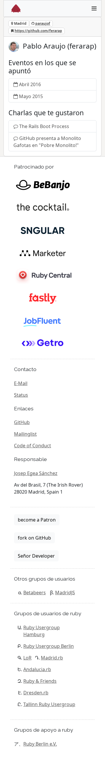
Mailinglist (25, 434)
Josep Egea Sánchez (35, 473)
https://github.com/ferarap (38, 30)
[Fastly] (42, 298)
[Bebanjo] (42, 184)
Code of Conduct (32, 445)
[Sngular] (42, 230)
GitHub (22, 422)
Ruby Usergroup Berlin (48, 646)
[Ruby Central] (42, 275)
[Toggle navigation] (94, 8)
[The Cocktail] (42, 207)
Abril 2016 (30, 84)
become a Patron (37, 520)
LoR (27, 658)
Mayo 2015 (31, 96)
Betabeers (34, 592)
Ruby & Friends (40, 681)
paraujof (42, 23)
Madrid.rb (52, 658)
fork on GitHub (34, 538)
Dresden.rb (35, 692)
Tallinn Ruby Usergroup (49, 704)
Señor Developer (36, 556)
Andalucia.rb (37, 669)
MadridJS (65, 592)
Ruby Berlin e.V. (40, 744)
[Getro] (42, 343)
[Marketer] (42, 252)
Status (21, 395)
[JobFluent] (42, 321)
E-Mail (20, 383)
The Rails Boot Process (44, 126)
